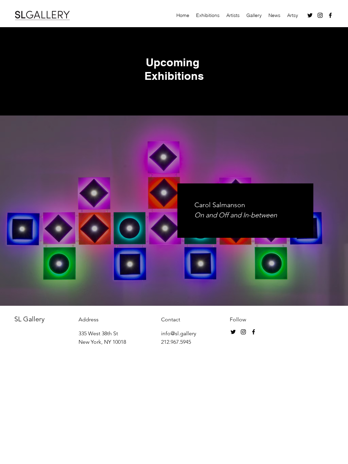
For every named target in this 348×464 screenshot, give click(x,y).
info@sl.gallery (178, 333)
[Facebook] (330, 15)
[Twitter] (310, 15)
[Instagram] (320, 15)
